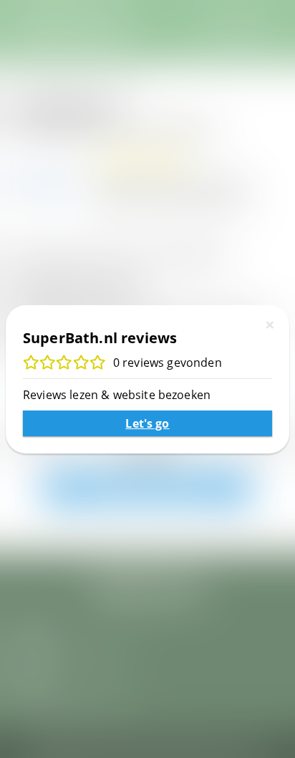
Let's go (147, 423)
